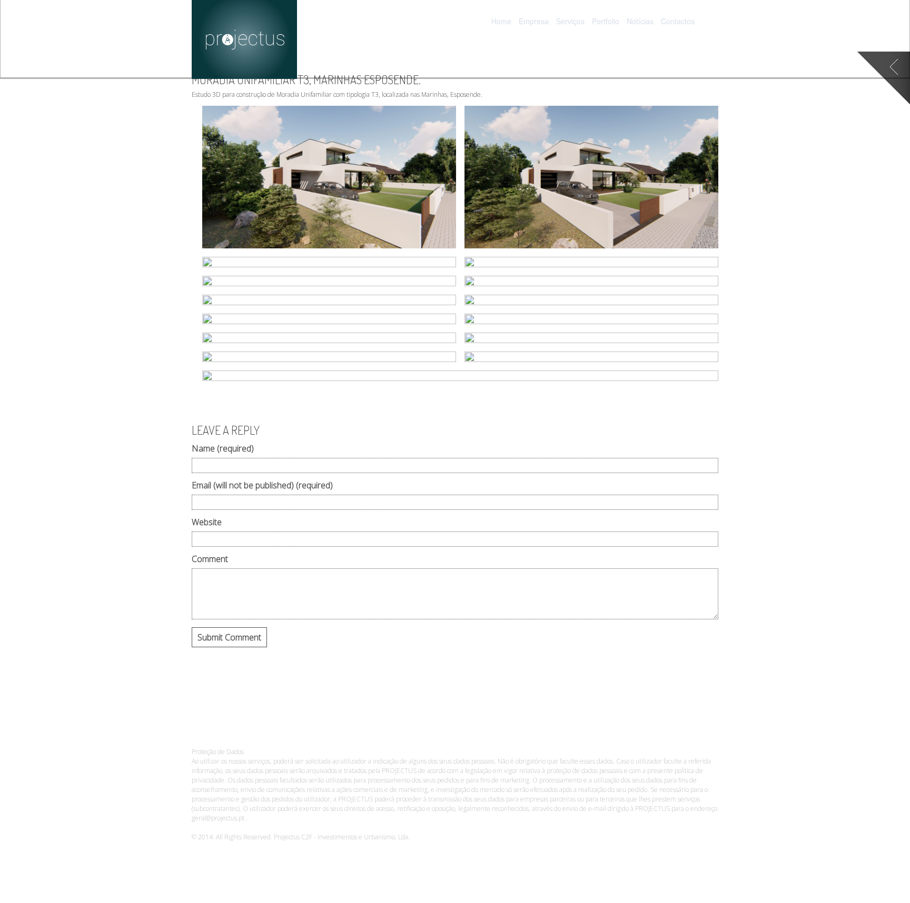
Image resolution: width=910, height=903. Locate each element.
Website (207, 523)
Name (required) (223, 449)
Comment (210, 560)
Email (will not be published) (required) (262, 486)
